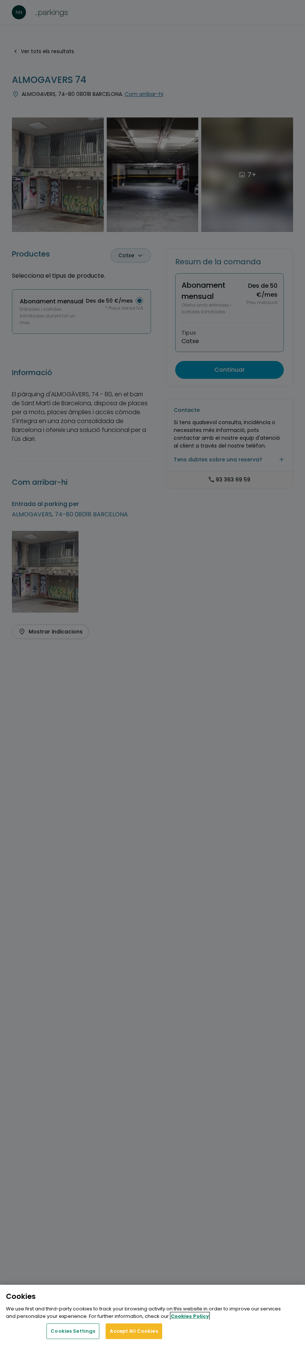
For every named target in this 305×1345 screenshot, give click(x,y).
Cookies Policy (190, 1316)
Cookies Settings (73, 1331)
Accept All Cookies (134, 1331)
